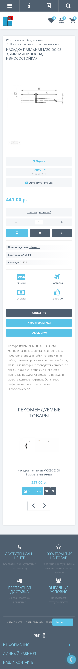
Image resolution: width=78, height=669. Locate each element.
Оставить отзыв (41, 183)
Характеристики (39, 322)
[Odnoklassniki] (43, 634)
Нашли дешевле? (39, 212)
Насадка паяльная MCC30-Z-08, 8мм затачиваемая (39, 472)
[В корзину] (17, 233)
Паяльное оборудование (28, 40)
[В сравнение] (62, 233)
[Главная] (7, 40)
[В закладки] (40, 233)
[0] (51, 21)
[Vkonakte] (36, 634)
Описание (39, 312)
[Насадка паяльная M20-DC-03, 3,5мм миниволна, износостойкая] (14, 143)
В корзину (34, 491)
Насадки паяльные (49, 44)
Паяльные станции (21, 44)
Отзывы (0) (39, 332)
